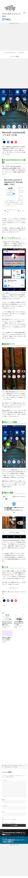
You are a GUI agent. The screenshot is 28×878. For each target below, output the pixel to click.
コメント (4, 780)
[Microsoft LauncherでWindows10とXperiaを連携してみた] (7, 618)
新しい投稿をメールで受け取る (9, 823)
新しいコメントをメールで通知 (9, 819)
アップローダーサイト (10, 52)
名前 (3, 799)
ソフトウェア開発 (14, 56)
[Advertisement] (14, 37)
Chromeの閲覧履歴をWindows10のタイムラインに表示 (19, 623)
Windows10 (8, 767)
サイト (3, 812)
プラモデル (21, 52)
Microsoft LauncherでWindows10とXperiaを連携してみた (7, 623)
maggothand (16, 765)
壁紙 (16, 767)
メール (4, 805)
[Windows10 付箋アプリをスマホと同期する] (7, 633)
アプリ (13, 767)
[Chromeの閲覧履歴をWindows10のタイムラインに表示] (19, 618)
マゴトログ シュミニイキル (11, 15)
